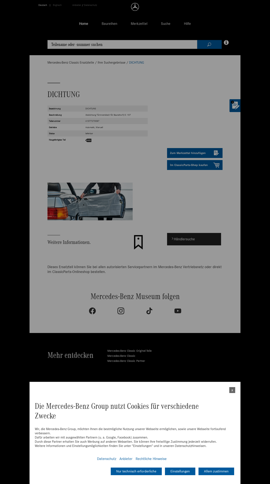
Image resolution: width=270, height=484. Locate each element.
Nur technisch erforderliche (136, 471)
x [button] (232, 390)
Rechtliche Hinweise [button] (151, 459)
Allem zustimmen (216, 471)
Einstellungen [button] (180, 471)
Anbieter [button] (125, 459)
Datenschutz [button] (106, 459)
